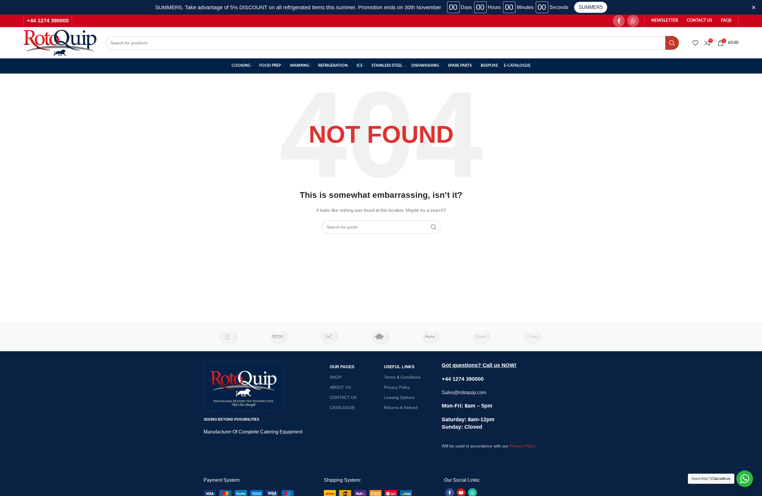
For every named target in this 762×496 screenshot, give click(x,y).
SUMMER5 (591, 7)
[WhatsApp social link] (633, 21)
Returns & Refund (401, 407)
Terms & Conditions (402, 377)
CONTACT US (343, 397)
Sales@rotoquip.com (464, 392)
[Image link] (249, 493)
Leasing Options (399, 397)
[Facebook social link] (619, 21)
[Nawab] (482, 337)
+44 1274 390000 (48, 21)
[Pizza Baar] (381, 337)
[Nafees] (533, 337)
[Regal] (330, 337)
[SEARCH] (672, 43)
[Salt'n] (279, 337)
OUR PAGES (342, 366)
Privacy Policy (397, 387)
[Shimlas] (229, 337)
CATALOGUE (342, 407)
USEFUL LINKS (399, 366)
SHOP (335, 377)
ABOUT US (340, 387)
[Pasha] (431, 337)
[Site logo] (60, 42)
